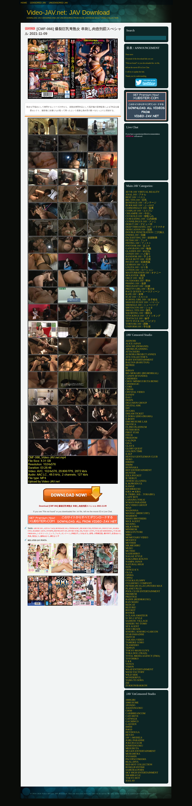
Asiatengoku (134, 708)
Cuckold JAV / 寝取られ (140, 216)
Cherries (131, 378)
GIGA (129, 443)
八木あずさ (83, 533)
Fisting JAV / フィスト (138, 243)
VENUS (130, 664)
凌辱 (91, 533)
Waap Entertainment (139, 669)
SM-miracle (133, 775)
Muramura (133, 753)
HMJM (129, 464)
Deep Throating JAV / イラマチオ (145, 227)
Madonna (132, 510)
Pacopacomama (136, 759)
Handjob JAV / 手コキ (138, 256)
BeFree (130, 365)
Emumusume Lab (136, 421)
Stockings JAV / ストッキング (143, 315)
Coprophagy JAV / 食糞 (140, 208)
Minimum (131, 529)
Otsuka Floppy (135, 580)
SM (81, 531)
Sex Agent (132, 626)
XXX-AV (130, 780)
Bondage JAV (62, 528)
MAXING (131, 524)
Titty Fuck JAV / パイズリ (141, 321)
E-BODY (130, 419)
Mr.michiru (133, 545)
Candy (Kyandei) (136, 376)
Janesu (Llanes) (136, 481)
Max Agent (133, 521)
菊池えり (35, 536)
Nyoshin (131, 756)
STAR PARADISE (135, 634)
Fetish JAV (96, 528)
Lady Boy (132, 497)
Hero (129, 459)
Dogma (130, 411)
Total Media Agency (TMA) (143, 656)
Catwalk (131, 718)
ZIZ (127, 683)
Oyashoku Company (139, 583)
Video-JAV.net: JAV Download (68, 12)
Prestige (131, 596)
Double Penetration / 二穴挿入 (145, 232)
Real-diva (132, 762)
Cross (129, 389)
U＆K (129, 661)
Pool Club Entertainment (143, 591)
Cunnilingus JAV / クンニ (141, 221)
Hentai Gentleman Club (142, 456)
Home (24, 2)
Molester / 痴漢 (135, 275)
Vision (130, 666)
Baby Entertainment (139, 359)
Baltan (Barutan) (137, 362)
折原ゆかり (116, 533)
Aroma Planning (137, 349)
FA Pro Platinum (136, 427)
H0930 (129, 727)
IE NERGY (131, 478)
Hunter (131, 473)
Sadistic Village (137, 621)
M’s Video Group (136, 505)
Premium (131, 594)
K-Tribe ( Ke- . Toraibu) (140, 494)
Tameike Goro (135, 642)
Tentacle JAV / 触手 (138, 318)
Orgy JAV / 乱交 (135, 278)
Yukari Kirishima (103, 531)
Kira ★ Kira (133, 491)
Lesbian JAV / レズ (136, 264)
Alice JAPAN (133, 343)
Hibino (130, 462)
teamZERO (132, 645)
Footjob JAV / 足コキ (138, 245)
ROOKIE (130, 613)
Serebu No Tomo (136, 623)
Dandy (130, 394)
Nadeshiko (133, 553)
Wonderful (133, 677)
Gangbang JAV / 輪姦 (138, 248)
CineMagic (74, 528)
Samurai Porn (135, 770)
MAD (128, 508)
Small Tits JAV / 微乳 (138, 310)
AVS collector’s (136, 357)
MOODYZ (131, 540)
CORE (129, 386)
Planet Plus (134, 588)
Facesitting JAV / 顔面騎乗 (141, 237)
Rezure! (131, 607)
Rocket (130, 610)
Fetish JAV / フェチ (137, 240)
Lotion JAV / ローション (139, 270)
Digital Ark (133, 405)
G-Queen (131, 724)
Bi (127, 367)
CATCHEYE (132, 716)
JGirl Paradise (135, 740)
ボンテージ (65, 533)
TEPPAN (130, 648)
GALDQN (131, 440)
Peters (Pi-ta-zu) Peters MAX (144, 586)
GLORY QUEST (134, 448)
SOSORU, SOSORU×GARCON (142, 631)
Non (128, 567)
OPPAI (129, 578)
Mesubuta (132, 748)
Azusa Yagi (49, 528)
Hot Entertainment (139, 470)
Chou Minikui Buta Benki (142, 381)
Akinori (131, 341)
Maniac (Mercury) (138, 513)
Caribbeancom (135, 713)
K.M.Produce (134, 483)
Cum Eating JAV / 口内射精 (141, 219)
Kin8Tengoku (134, 745)
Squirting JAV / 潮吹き (139, 313)
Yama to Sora (135, 680)
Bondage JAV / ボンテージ (141, 202)
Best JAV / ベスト (135, 197)
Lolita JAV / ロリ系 (137, 267)
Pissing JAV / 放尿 (136, 283)
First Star (132, 432)
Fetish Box (133, 429)
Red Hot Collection (139, 764)
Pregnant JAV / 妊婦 (138, 286)
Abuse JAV (38, 528)
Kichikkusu (133, 489)
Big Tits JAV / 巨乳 (136, 200)
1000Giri (130, 700)
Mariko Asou (39, 531)
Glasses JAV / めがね (138, 251)
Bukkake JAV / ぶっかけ (140, 205)
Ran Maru (132, 602)
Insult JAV (107, 528)
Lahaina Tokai (135, 499)
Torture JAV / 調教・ (138, 324)
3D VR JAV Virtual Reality (143, 192)
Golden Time (134, 451)
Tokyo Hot (133, 778)
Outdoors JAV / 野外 (138, 280)
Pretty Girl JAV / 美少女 (140, 289)
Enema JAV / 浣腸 (136, 235)
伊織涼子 (74, 533)
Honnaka (132, 467)
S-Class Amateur (137, 615)
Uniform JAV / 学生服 (138, 326)
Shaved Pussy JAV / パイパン (143, 302)
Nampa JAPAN (134, 561)
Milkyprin (132, 526)
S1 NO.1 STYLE (134, 618)
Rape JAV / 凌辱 (134, 294)
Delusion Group (136, 403)
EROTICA (131, 424)
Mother (131, 543)
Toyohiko (132, 658)
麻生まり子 (54, 536)
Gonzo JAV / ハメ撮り (138, 254)
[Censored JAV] (30, 29)
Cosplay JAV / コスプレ (139, 210)
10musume (132, 702)
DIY (128, 408)
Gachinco (132, 721)
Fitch (129, 435)
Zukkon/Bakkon (136, 685)
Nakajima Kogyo (137, 559)
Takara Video (135, 639)
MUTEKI (130, 551)
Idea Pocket (133, 475)
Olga (129, 572)
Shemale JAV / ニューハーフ (142, 305)
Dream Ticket (135, 413)
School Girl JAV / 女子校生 (142, 299)
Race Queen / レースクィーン (143, 291)
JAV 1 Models (134, 737)
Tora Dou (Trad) (136, 653)
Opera (130, 575)
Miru (129, 534)
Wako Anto (88, 531)
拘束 (29, 536)
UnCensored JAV (58, 2)
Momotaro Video (137, 537)
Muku (129, 548)
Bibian (130, 370)
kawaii (130, 486)
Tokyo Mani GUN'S (137, 650)
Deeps (129, 400)
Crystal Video (135, 392)
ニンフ (51, 533)
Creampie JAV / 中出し (139, 213)
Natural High (135, 564)
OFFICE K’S (132, 569)
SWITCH (130, 637)
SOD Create (133, 629)
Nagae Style (134, 556)
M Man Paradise (136, 502)
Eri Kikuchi (85, 528)
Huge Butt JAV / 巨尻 (138, 259)
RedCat (130, 604)
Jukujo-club (134, 743)
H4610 (129, 729)
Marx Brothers (136, 518)
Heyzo (130, 735)
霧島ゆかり (44, 536)
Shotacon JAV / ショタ (139, 307)
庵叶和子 (107, 533)
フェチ (57, 533)
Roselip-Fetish (135, 767)
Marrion (131, 516)
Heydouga (133, 732)
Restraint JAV (61, 531)
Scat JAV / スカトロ (137, 297)
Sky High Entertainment (142, 772)
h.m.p (129, 454)
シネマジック (42, 533)
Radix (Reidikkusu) (138, 599)
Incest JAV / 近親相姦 (138, 262)
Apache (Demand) (137, 346)
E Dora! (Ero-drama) (139, 416)
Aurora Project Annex (141, 354)
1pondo (130, 705)
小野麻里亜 (98, 533)
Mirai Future (134, 532)
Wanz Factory (135, 672)
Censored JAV (38, 2)
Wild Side (132, 674)
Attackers (133, 351)
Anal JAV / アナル (136, 194)
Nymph (49, 531)
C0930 (129, 710)
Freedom (131, 438)
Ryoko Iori (73, 531)
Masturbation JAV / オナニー (143, 272)
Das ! (129, 397)
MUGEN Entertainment (141, 751)
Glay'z (130, 446)
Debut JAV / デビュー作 (139, 224)
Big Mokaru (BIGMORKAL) (142, 373)
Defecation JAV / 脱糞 (139, 229)
